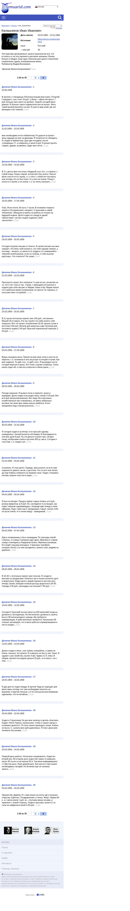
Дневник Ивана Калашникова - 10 (18, 422)
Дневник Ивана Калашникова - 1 (18, 87)
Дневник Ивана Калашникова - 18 (18, 710)
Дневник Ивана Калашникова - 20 (18, 785)
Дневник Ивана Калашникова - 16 (18, 641)
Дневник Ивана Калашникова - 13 (18, 527)
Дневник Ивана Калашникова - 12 (18, 491)
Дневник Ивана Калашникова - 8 (18, 347)
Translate (59, 28)
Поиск (5, 847)
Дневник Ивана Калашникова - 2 (18, 125)
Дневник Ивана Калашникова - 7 (18, 308)
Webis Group (30, 895)
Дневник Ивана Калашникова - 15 (18, 602)
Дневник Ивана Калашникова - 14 (18, 566)
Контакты (6, 863)
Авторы (14, 26)
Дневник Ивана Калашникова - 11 (18, 458)
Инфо (5, 858)
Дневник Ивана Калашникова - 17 (18, 677)
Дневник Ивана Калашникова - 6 (18, 272)
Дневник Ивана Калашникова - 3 (18, 162)
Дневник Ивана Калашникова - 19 (18, 746)
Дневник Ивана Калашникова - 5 (18, 236)
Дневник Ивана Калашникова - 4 (18, 198)
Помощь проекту (10, 868)
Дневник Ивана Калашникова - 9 (18, 383)
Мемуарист (6, 26)
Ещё (33, 69)
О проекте (7, 853)
